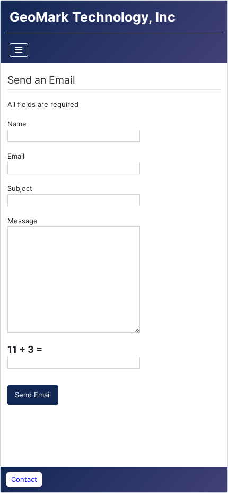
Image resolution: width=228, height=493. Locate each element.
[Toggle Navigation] (19, 50)
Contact (24, 479)
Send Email (33, 394)
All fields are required (42, 104)
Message (22, 220)
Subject (19, 188)
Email (15, 156)
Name (17, 124)
